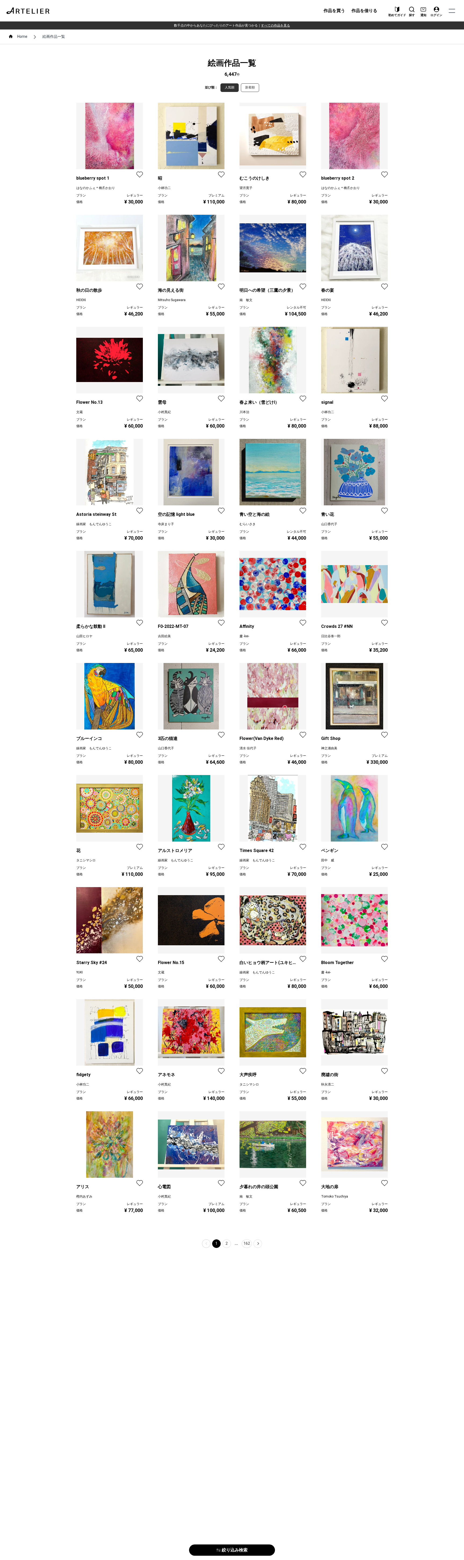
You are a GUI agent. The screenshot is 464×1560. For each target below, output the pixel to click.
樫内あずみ (84, 1196)
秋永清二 (327, 1084)
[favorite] (139, 174)
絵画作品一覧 (53, 36)
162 (247, 1243)
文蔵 (79, 412)
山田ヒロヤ (84, 636)
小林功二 (164, 188)
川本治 (244, 412)
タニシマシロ (86, 860)
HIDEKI (81, 300)
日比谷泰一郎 (330, 636)
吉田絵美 (164, 636)
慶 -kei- (244, 636)
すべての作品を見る (275, 25)
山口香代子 (329, 524)
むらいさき (248, 524)
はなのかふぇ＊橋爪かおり (95, 188)
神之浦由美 (329, 748)
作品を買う (334, 10)
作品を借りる (364, 10)
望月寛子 (246, 188)
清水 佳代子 (248, 748)
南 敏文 (246, 300)
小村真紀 (164, 412)
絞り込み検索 (235, 1549)
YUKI (79, 972)
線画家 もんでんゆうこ (94, 524)
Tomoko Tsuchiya (334, 1196)
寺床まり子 (166, 524)
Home (22, 36)
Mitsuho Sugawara (172, 300)
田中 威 (327, 860)
